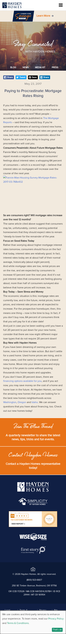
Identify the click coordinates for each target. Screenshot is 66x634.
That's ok (57, 630)
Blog (13, 67)
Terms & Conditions (18, 623)
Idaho (35, 402)
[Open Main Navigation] (61, 5)
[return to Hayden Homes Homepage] (33, 491)
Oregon (22, 402)
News (26, 67)
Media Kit (40, 67)
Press (55, 67)
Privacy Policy (56, 618)
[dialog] (33, 622)
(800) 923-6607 (34, 580)
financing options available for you (22, 381)
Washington (9, 402)
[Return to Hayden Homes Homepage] (12, 5)
